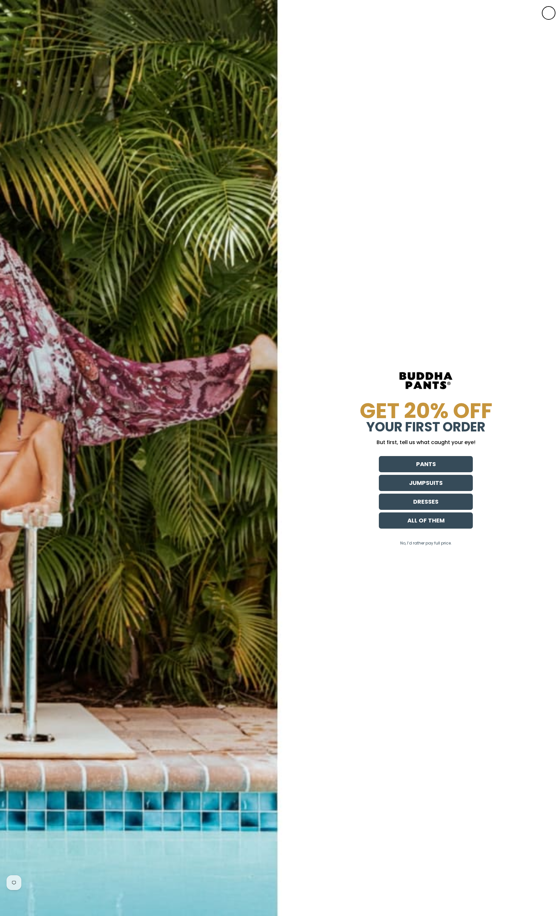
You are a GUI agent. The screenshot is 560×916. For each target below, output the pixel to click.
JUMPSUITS (426, 483)
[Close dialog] (548, 12)
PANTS (426, 464)
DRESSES (425, 502)
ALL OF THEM (426, 520)
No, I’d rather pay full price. (426, 543)
